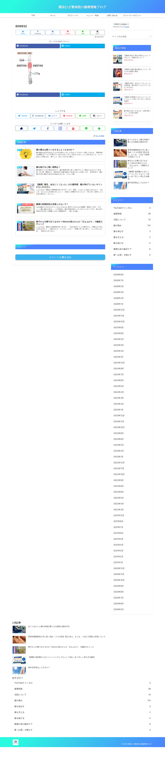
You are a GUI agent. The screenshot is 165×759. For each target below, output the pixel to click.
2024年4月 (118, 392)
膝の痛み (132, 225)
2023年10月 (119, 427)
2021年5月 (118, 539)
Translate (126, 26)
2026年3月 (118, 292)
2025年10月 (119, 321)
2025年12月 (119, 310)
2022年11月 (118, 468)
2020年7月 (118, 598)
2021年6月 (118, 533)
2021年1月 (118, 562)
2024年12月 (119, 363)
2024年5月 (118, 386)
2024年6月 (118, 380)
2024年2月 (118, 404)
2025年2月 (118, 351)
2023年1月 (118, 456)
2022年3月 (118, 509)
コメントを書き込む (60, 257)
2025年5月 (118, 339)
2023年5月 (118, 445)
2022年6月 (118, 492)
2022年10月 (119, 474)
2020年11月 (118, 574)
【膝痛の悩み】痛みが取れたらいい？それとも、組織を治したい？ (137, 56)
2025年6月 (118, 333)
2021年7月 (118, 527)
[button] (151, 36)
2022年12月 (119, 462)
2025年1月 (118, 357)
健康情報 (132, 213)
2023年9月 (118, 433)
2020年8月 (118, 592)
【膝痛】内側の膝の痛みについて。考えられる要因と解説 (137, 70)
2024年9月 (118, 368)
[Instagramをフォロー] (60, 128)
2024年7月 (118, 374)
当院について (132, 219)
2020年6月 (118, 603)
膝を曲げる (132, 243)
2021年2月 (118, 556)
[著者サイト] (21, 128)
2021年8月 (118, 521)
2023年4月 (118, 451)
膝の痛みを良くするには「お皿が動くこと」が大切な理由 (137, 112)
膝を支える (132, 237)
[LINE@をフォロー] (86, 128)
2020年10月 (119, 580)
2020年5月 (118, 609)
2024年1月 (118, 409)
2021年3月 (118, 550)
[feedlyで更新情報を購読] (99, 128)
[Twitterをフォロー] (34, 128)
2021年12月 (118, 515)
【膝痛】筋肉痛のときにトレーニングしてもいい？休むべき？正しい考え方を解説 (137, 99)
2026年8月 (118, 274)
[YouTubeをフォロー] (73, 128)
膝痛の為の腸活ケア (132, 249)
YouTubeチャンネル (132, 208)
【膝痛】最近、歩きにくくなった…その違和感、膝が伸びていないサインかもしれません (137, 85)
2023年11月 (118, 421)
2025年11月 (118, 316)
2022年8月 (118, 486)
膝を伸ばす (132, 231)
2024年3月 (118, 398)
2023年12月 (119, 415)
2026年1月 (118, 304)
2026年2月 (118, 298)
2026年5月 (118, 286)
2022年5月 (118, 498)
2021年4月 (118, 545)
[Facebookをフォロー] (47, 128)
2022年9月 (118, 480)
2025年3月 (118, 345)
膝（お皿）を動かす (132, 255)
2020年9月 (118, 586)
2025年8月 (118, 327)
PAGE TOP (159, 734)
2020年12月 (119, 568)
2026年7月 (118, 280)
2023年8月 (118, 439)
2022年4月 (118, 503)
